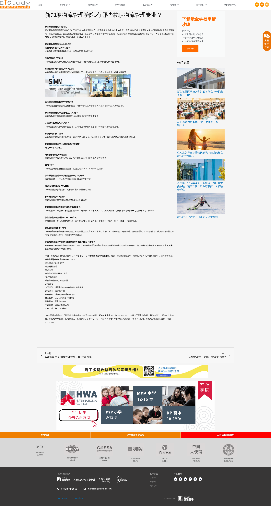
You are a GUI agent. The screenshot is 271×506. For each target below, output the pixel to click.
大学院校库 (93, 5)
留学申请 (64, 5)
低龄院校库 (148, 5)
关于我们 (200, 5)
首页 (40, 5)
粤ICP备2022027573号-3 (70, 498)
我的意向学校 (230, 5)
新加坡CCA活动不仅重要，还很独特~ (198, 216)
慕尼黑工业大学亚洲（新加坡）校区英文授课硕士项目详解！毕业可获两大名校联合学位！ (200, 186)
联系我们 (153, 482)
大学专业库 (120, 5)
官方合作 (153, 486)
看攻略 (173, 5)
